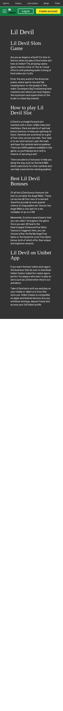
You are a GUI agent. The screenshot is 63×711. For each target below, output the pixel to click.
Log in (25, 11)
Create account (48, 11)
